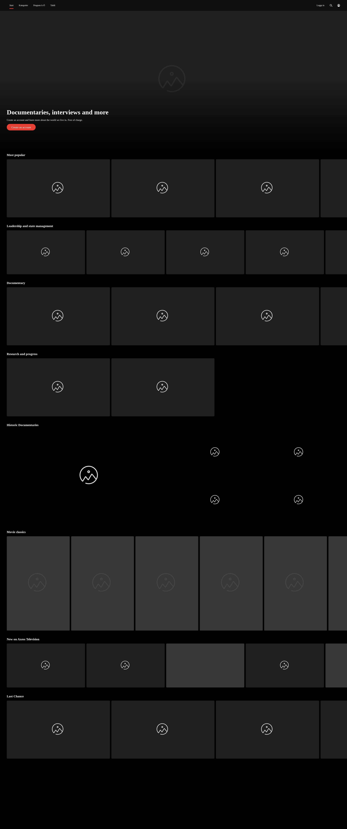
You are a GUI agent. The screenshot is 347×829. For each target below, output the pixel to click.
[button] (173, 80)
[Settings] (339, 5)
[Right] (344, 188)
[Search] (331, 5)
